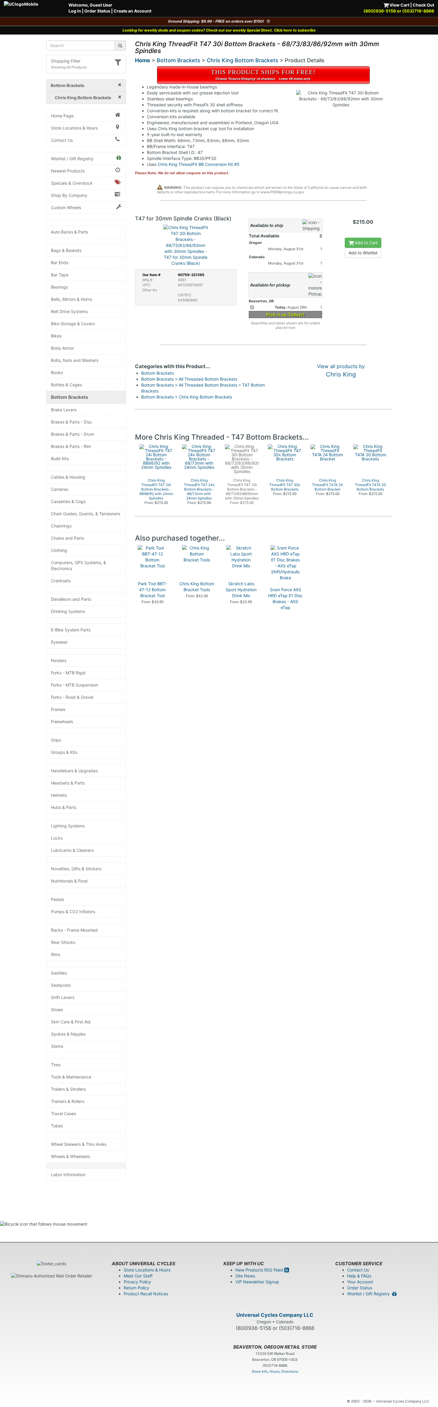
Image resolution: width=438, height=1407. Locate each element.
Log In (75, 10)
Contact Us (62, 140)
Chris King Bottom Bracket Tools (196, 586)
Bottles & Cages (66, 384)
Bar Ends (59, 262)
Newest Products (68, 170)
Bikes (56, 335)
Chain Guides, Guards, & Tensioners (85, 513)
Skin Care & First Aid (71, 1021)
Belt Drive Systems (69, 311)
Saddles (59, 972)
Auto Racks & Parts (69, 231)
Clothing (59, 550)
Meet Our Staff (138, 1275)
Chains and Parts (67, 538)
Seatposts (61, 985)
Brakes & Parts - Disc (71, 421)
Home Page (62, 115)
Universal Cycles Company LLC (274, 1315)
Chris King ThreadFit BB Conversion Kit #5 (199, 164)
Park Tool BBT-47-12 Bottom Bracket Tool (152, 589)
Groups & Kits (64, 752)
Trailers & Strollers (68, 1089)
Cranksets (61, 580)
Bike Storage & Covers (73, 323)
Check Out (423, 4)
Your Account (360, 1281)
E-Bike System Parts (71, 629)
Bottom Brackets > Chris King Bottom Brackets (186, 396)
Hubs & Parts (63, 807)
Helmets (59, 795)
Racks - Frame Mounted (74, 930)
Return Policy (136, 1287)
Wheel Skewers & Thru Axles (78, 1144)
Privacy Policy (137, 1281)
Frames (58, 709)
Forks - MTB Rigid (68, 672)
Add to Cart (366, 242)
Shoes (57, 1009)
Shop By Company (69, 195)
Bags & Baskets (66, 250)
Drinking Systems (68, 611)
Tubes (57, 1125)
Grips (56, 740)
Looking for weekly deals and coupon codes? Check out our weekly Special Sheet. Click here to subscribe (219, 30)
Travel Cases (63, 1113)
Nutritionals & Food (69, 880)
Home (142, 60)
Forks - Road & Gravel (72, 697)
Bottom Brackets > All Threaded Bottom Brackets (189, 379)
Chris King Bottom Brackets (242, 60)
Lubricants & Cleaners (72, 850)
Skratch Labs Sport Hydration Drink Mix (241, 589)
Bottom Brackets (69, 397)
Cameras (59, 489)
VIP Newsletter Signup (257, 1281)
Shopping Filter (65, 60)
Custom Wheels (66, 207)
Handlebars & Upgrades (74, 770)
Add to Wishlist (363, 252)
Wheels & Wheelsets (70, 1156)
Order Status (97, 10)
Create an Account (132, 10)
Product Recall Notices (146, 1293)
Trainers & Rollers (67, 1101)
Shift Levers (62, 997)
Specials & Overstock (72, 183)
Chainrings (61, 525)
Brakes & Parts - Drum (72, 434)
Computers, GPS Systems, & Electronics (78, 565)
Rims (55, 954)
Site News (245, 1275)
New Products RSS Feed (259, 1269)
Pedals (57, 899)
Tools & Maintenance (71, 1076)
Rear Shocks (63, 942)
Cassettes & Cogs (68, 501)
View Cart (399, 4)
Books (57, 372)
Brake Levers (64, 409)
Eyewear (59, 642)
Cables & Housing (68, 477)
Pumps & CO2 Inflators (73, 911)
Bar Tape (60, 274)
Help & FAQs (359, 1275)
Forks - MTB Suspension (74, 684)
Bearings (59, 287)
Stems (57, 1046)
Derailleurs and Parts (71, 599)
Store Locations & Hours (74, 127)
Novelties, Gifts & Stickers (76, 868)
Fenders (58, 660)
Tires (55, 1064)
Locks (57, 838)
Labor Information (68, 1174)
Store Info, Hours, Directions (275, 1371)
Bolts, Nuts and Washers (74, 360)
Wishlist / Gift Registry (72, 158)
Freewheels (62, 721)
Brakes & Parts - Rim (71, 446)
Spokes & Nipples (68, 1033)
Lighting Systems (68, 825)
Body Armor (62, 348)
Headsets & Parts (68, 782)
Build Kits (60, 458)
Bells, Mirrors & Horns (71, 299)
